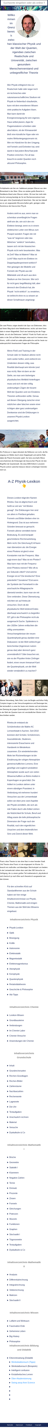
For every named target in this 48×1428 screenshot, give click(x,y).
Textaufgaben (15, 1112)
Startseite (10, 1425)
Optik (11, 933)
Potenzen (13, 1214)
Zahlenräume (15, 1086)
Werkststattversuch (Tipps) (23, 1362)
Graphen (13, 1229)
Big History (14, 1336)
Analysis (13, 1274)
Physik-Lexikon (16, 928)
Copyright (38, 1425)
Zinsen (12, 1198)
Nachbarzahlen (16, 1091)
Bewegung (14, 938)
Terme (12, 1183)
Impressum (19, 1425)
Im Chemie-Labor (17, 1031)
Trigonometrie (15, 1239)
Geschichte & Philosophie (21, 989)
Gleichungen (15, 1209)
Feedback (29, 1425)
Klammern (14, 1173)
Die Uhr (12, 1107)
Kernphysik (14, 974)
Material (13, 1122)
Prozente (13, 1193)
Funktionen (14, 1224)
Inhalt (11, 1066)
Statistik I (13, 1167)
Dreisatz (13, 1188)
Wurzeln (13, 1219)
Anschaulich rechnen (19, 1117)
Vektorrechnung (16, 1290)
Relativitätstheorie (17, 984)
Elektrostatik (14, 953)
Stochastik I (14, 1234)
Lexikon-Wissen (16, 1015)
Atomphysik (14, 969)
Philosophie (14, 1341)
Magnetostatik (15, 958)
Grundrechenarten (17, 1071)
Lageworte (14, 1102)
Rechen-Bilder (16, 1081)
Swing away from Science (23, 1383)
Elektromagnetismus (18, 964)
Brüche (12, 1157)
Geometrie (14, 1162)
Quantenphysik (16, 979)
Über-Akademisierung (21, 1378)
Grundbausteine (16, 1020)
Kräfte (12, 943)
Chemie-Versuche (17, 1036)
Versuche (13, 1127)
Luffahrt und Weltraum (19, 1321)
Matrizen (13, 1295)
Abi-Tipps (13, 995)
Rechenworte (15, 1096)
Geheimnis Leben (17, 1331)
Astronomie (14, 948)
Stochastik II (14, 1300)
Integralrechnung (17, 1285)
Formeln (13, 1203)
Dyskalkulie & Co (17, 1132)
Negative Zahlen (16, 1178)
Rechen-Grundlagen (18, 1076)
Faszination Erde (17, 1326)
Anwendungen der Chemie (21, 1041)
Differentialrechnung (18, 1280)
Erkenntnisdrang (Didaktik (23, 1370)
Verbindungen (15, 1025)
